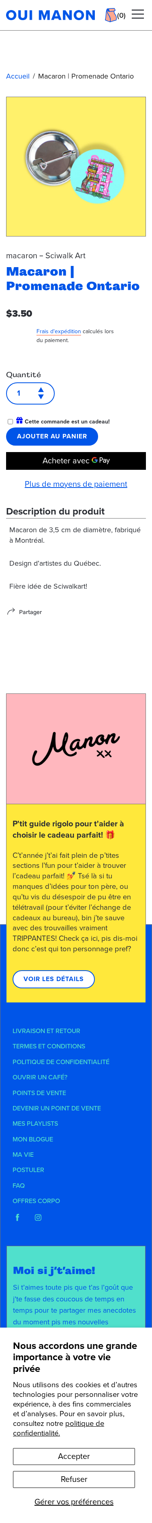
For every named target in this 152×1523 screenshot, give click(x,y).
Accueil (18, 76)
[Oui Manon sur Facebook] (17, 1217)
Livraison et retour (46, 1031)
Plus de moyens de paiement (76, 484)
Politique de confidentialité (61, 1062)
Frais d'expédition (58, 331)
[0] (111, 15)
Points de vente (39, 1093)
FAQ (19, 1186)
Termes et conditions (49, 1046)
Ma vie (23, 1155)
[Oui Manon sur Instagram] (38, 1217)
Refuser (74, 1479)
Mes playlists (35, 1124)
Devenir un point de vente (57, 1108)
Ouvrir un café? (40, 1077)
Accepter (74, 1456)
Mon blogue (33, 1139)
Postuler (28, 1170)
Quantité (23, 374)
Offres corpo (36, 1201)
